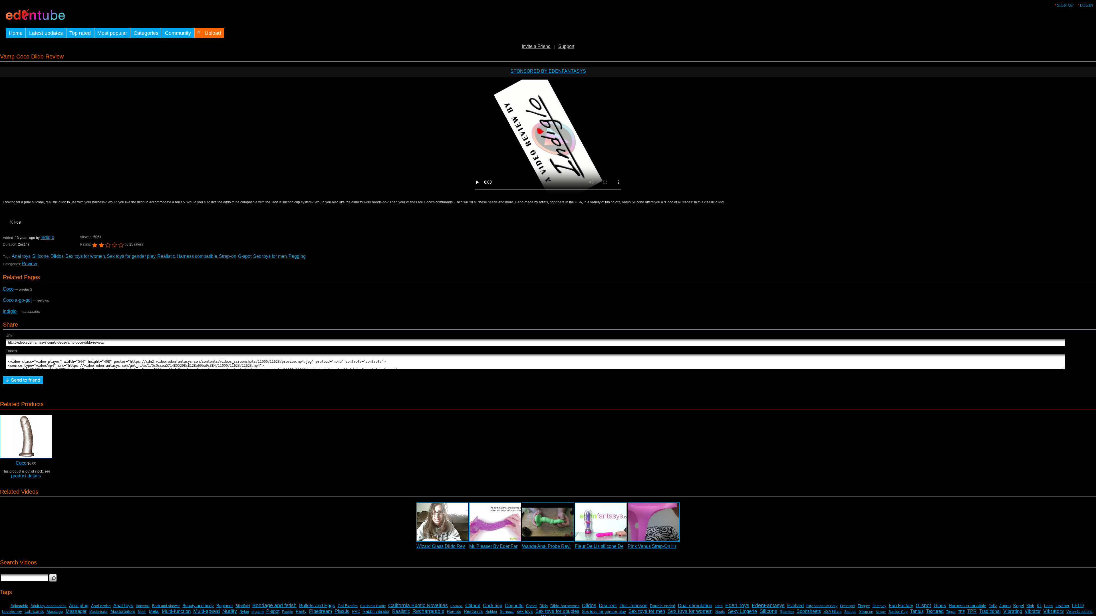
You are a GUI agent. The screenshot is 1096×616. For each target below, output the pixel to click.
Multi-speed (206, 611)
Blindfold (242, 606)
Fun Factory (901, 605)
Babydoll (143, 606)
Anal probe (101, 605)
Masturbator (98, 612)
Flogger (864, 606)
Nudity (229, 611)
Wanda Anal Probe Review (549, 546)
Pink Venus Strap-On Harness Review (666, 546)
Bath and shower (166, 606)
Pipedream (320, 611)
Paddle (287, 612)
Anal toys (21, 256)
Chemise (456, 606)
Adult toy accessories (49, 606)
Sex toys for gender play (131, 256)
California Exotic (373, 606)
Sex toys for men (270, 256)
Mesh (142, 612)
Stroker (881, 611)
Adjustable (19, 606)
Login (1086, 5)
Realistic (166, 256)
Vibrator (1033, 611)
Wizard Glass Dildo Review (444, 546)
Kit (1039, 605)
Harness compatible (197, 256)
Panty (301, 611)
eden (719, 606)
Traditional (990, 611)
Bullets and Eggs (317, 605)
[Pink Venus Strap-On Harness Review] (653, 522)
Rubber (491, 611)
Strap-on (227, 256)
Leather (1062, 605)
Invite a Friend (536, 46)
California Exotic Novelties (418, 605)
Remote (454, 611)
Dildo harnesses (564, 605)
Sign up (1065, 5)
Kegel (1018, 605)
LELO (1078, 605)
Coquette (514, 605)
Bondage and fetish (274, 605)
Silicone (40, 256)
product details (26, 475)
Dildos (57, 256)
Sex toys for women (85, 256)
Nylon (244, 611)
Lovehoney (12, 611)
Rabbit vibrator (376, 611)
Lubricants (34, 611)
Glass (940, 605)
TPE (961, 612)
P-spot (272, 611)
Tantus (917, 611)
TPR (972, 611)
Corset (531, 606)
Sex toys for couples (557, 611)
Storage (850, 612)
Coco (8, 289)
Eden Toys (737, 605)
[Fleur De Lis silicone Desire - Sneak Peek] (600, 522)
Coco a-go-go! (17, 300)
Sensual (507, 611)
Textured (935, 611)
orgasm (257, 611)
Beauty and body (198, 605)
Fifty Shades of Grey (821, 606)
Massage (55, 611)
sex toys (525, 611)
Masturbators (122, 611)
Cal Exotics (348, 605)
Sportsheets (809, 611)
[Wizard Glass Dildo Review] (442, 522)
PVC (356, 611)
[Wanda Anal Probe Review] (548, 522)
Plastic (342, 611)
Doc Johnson (633, 605)
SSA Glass (832, 611)
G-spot (244, 256)
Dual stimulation (695, 605)
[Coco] (26, 436)
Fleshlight (847, 606)
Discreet (608, 605)
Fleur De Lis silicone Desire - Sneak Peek (617, 546)
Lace (1048, 605)
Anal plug (78, 605)
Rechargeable (428, 611)
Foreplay (879, 606)
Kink (1030, 605)
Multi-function (176, 611)
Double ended (662, 605)
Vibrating (1012, 611)
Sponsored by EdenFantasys (548, 71)
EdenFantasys (768, 605)
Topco (951, 612)
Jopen (1005, 605)
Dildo (543, 606)
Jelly (993, 605)
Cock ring (492, 605)
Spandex (787, 612)
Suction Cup (898, 612)
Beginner (224, 605)
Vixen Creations (1079, 611)
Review (29, 263)
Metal (154, 611)
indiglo (47, 237)
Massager (76, 611)
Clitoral (472, 605)
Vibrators (1053, 611)
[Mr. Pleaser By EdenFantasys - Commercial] (495, 522)
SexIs (720, 611)
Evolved (795, 605)
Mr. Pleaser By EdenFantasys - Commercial (513, 546)
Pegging (297, 256)
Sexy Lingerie (742, 611)
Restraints (473, 611)
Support (566, 46)
